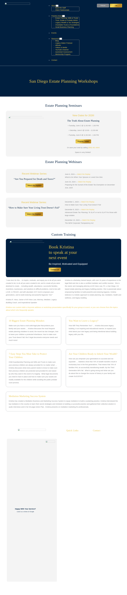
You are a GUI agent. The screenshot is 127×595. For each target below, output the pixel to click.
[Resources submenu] (60, 39)
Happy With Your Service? (25, 509)
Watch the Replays (34, 185)
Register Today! (83, 141)
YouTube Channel (103, 457)
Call (116, 5)
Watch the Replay (83, 174)
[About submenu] (57, 6)
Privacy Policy (112, 591)
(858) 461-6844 (94, 148)
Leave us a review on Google (25, 511)
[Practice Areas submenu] (63, 16)
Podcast (103, 5)
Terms (120, 591)
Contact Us (55, 270)
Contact (96, 430)
